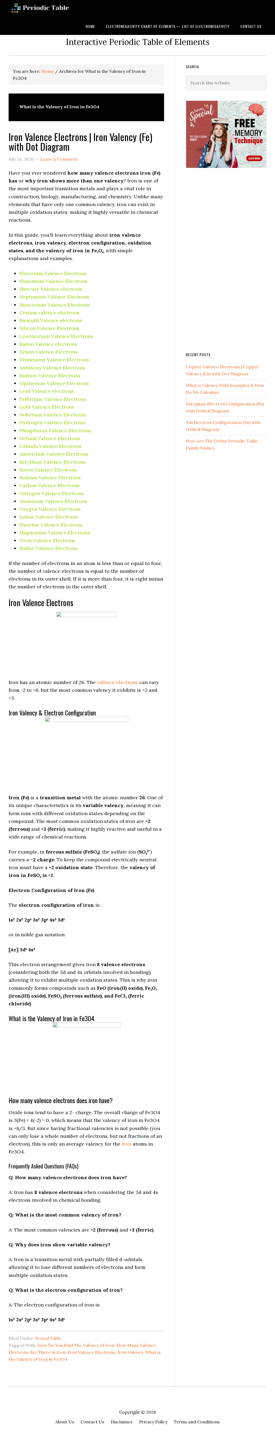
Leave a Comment (59, 159)
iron (126, 1144)
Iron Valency (130, 1352)
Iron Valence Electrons (91, 1352)
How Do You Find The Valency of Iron (75, 1345)
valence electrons (117, 682)
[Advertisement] (226, 259)
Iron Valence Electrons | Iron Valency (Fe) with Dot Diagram (80, 141)
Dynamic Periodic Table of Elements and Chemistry (49, 8)
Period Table (48, 1338)
